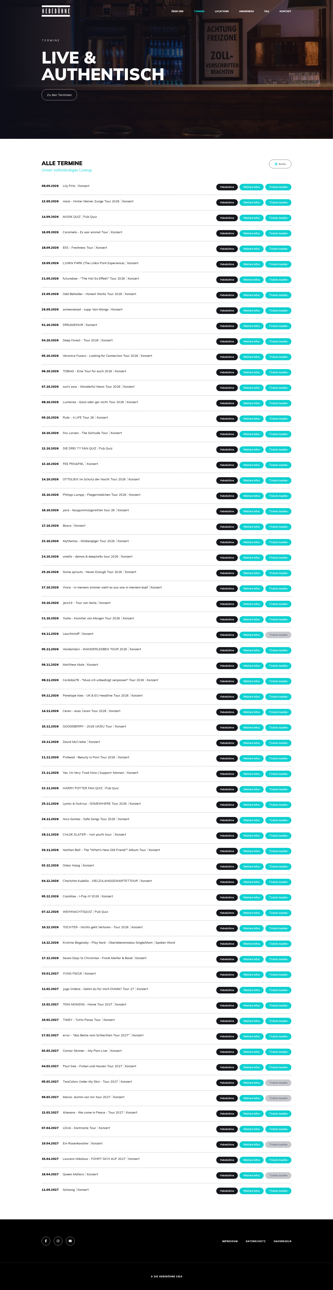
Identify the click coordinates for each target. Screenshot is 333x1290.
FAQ (266, 11)
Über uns (177, 11)
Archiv (282, 164)
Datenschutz (256, 1241)
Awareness (246, 11)
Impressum (230, 1241)
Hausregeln (282, 1241)
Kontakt (285, 11)
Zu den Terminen (59, 95)
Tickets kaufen (278, 187)
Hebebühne (227, 187)
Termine (199, 11)
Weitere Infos (251, 187)
